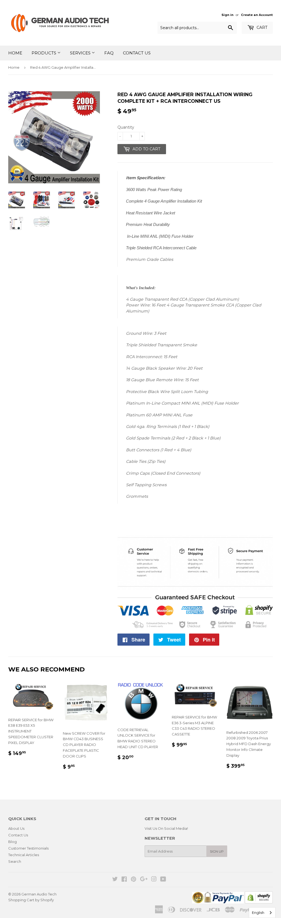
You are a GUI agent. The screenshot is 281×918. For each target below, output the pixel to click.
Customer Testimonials (28, 848)
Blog (12, 841)
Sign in (227, 15)
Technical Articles (23, 855)
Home (15, 53)
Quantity (125, 127)
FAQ (109, 53)
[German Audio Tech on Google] (144, 880)
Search (14, 861)
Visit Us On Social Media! (166, 828)
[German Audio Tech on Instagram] (154, 880)
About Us (16, 828)
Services (81, 53)
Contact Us (137, 53)
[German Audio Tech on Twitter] (115, 880)
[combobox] (262, 912)
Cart (261, 27)
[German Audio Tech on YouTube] (163, 880)
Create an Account (257, 15)
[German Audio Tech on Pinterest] (133, 880)
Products (44, 53)
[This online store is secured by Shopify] (259, 902)
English (258, 912)
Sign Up (217, 851)
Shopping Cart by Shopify (31, 900)
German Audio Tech (39, 894)
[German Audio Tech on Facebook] (124, 880)
